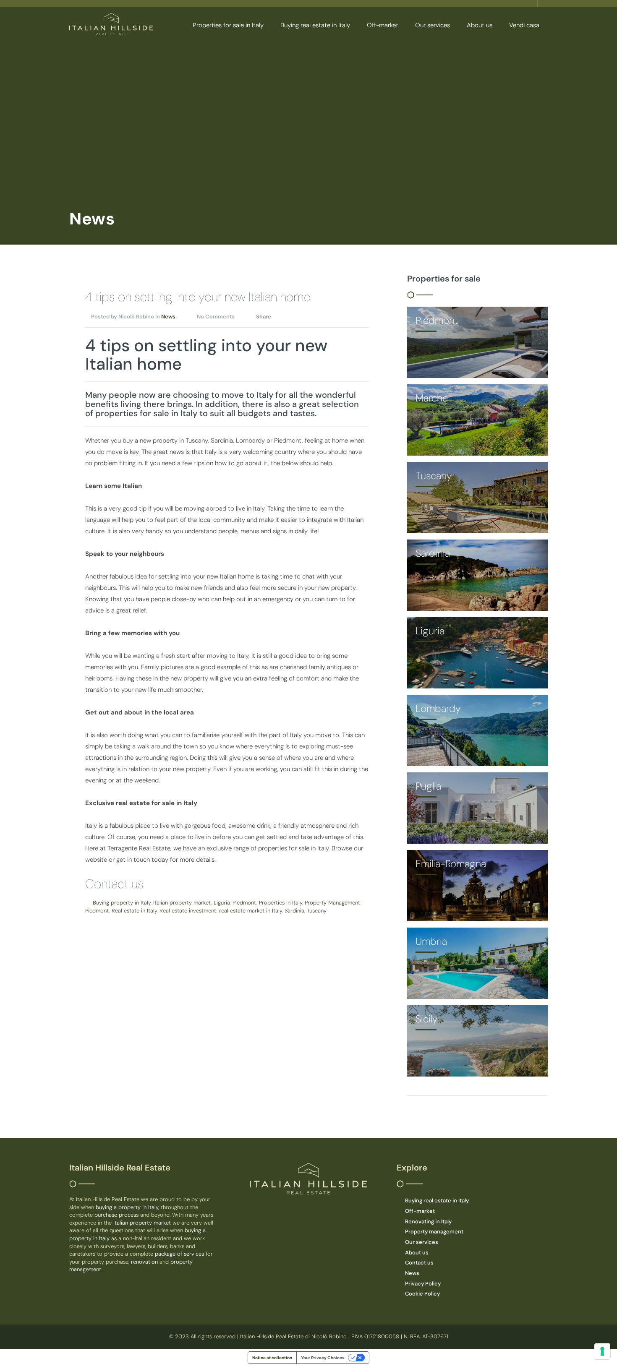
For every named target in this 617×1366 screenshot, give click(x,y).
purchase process (117, 1214)
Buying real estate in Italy (315, 25)
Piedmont (244, 902)
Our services (432, 25)
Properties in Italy (280, 902)
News (168, 316)
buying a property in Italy (127, 1207)
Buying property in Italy (122, 902)
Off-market (382, 25)
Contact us (114, 884)
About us (479, 25)
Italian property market (182, 902)
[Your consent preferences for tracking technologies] (602, 1351)
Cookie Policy (422, 1293)
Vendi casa (524, 25)
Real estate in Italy (134, 910)
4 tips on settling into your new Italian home (198, 297)
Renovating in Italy (428, 1221)
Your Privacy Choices (323, 1357)
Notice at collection (272, 1357)
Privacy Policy (423, 1283)
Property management (434, 1231)
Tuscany (317, 910)
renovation (145, 1261)
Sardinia (294, 910)
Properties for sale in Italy (228, 25)
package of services (179, 1253)
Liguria (222, 902)
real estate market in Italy (250, 910)
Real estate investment (188, 910)
